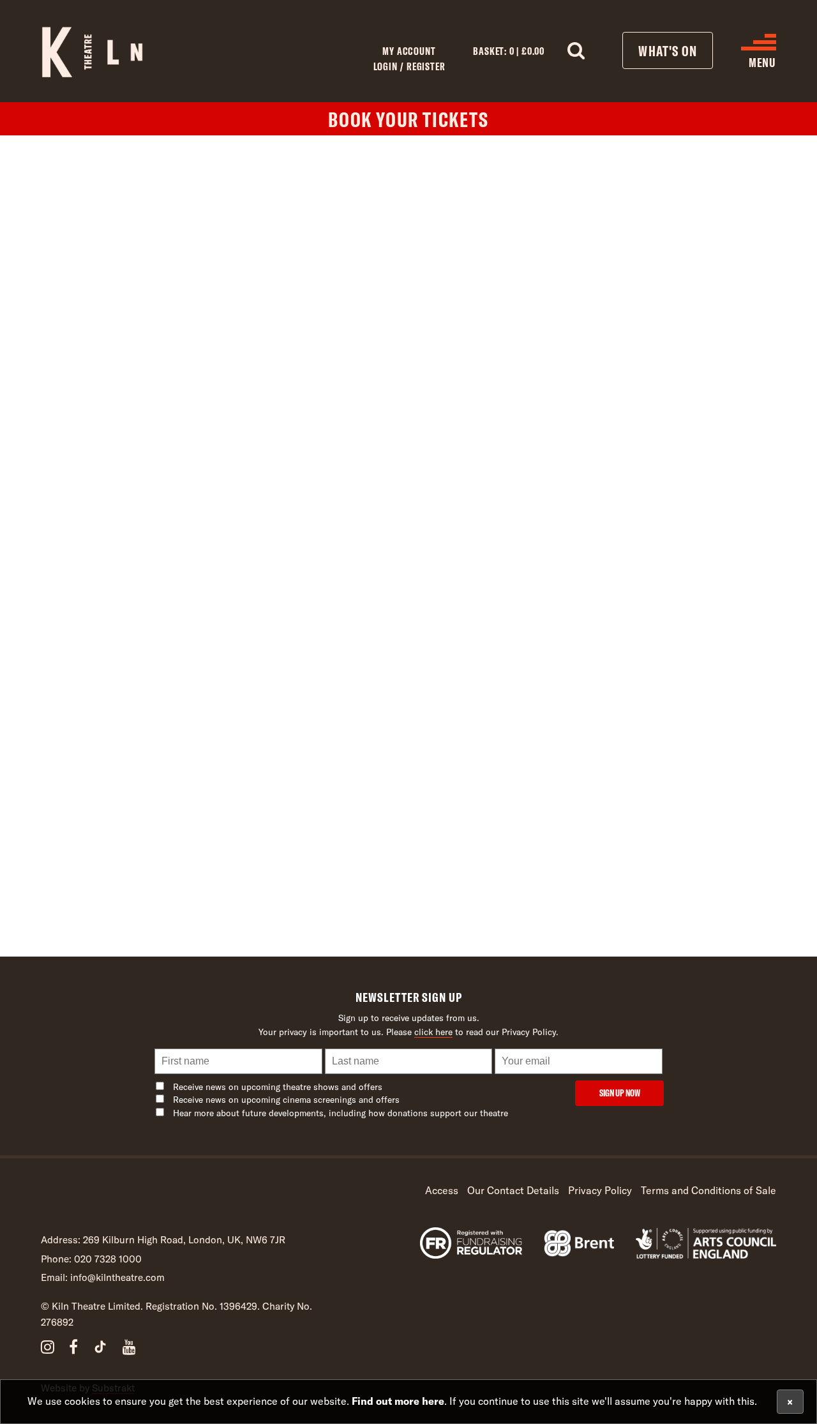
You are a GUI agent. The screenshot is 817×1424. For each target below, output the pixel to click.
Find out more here (398, 1401)
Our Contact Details (513, 1190)
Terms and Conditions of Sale (708, 1190)
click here (433, 1031)
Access (441, 1190)
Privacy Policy (600, 1190)
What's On (667, 50)
